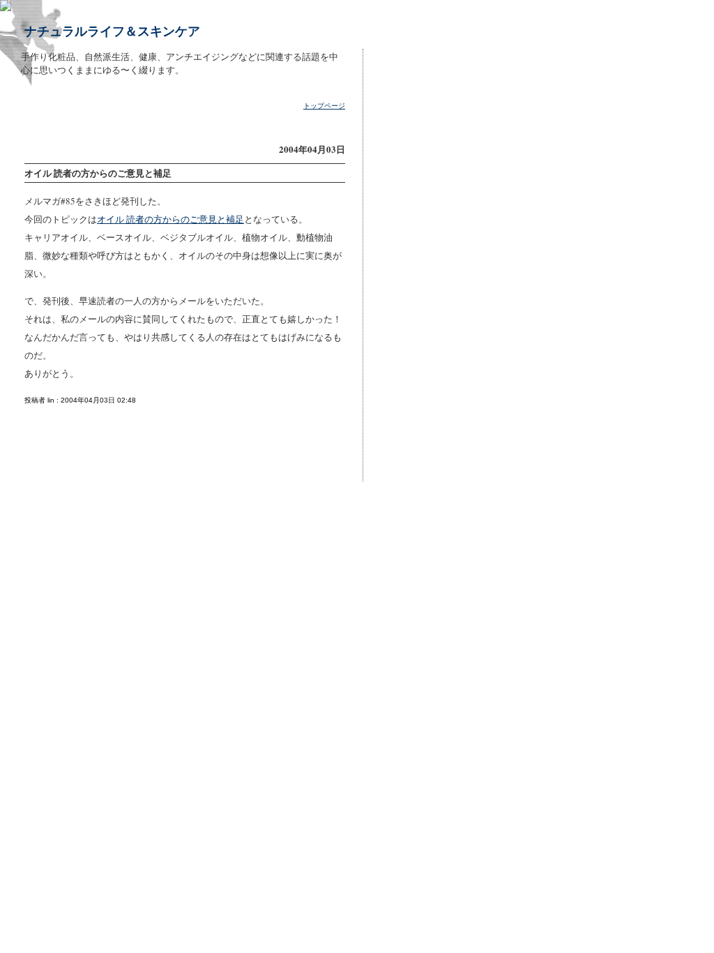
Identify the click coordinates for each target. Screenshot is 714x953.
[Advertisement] (412, 265)
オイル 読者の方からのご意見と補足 (170, 219)
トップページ (324, 106)
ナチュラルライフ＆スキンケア (112, 31)
